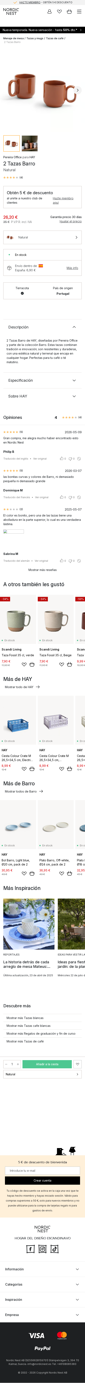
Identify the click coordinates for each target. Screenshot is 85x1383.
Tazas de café (55, 38)
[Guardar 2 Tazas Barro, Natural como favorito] (77, 1064)
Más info (72, 268)
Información (14, 1269)
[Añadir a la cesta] (32, 664)
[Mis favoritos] (59, 11)
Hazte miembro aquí (63, 200)
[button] (13, 177)
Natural (10, 1074)
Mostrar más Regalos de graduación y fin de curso (41, 1033)
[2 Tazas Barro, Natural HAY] (42, 89)
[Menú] (79, 11)
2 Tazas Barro (12, 42)
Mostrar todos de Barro (21, 791)
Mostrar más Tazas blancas (25, 1018)
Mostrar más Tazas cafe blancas (29, 1025)
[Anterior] (7, 90)
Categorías (13, 1284)
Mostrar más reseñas (42, 570)
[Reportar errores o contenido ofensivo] (79, 458)
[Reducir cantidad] (6, 1064)
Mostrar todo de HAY (19, 687)
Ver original (40, 458)
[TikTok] (54, 1249)
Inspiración (13, 1300)
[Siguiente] (77, 90)
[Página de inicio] (11, 11)
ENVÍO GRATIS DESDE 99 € (46, 2)
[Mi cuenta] (49, 11)
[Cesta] (69, 11)
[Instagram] (42, 1249)
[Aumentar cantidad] (18, 1064)
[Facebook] (31, 1249)
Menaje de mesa (13, 38)
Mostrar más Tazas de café (25, 1041)
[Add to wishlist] (24, 664)
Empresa (12, 1315)
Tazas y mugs (34, 38)
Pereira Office (12, 157)
